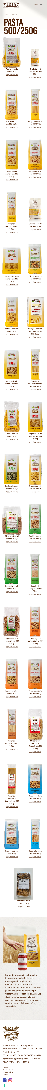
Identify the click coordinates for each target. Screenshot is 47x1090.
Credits (5, 1074)
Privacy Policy (8, 1072)
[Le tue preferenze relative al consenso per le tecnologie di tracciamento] (4, 1085)
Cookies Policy (8, 1070)
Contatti (6, 1067)
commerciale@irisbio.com (15, 1058)
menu (37, 4)
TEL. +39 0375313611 (12, 1055)
